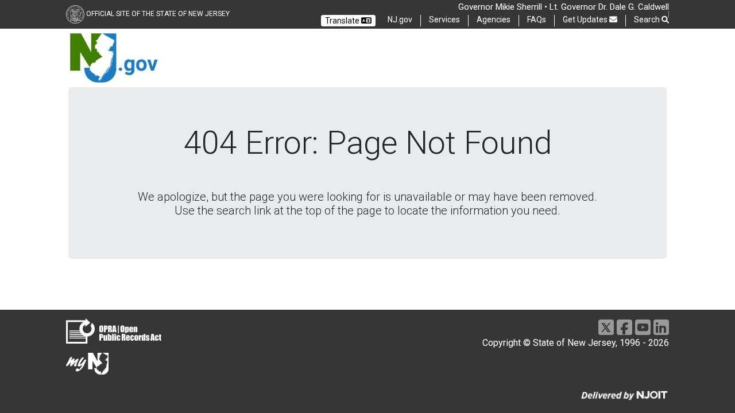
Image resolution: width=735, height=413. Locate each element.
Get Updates (586, 19)
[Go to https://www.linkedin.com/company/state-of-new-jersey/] (661, 327)
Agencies (493, 19)
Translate (343, 20)
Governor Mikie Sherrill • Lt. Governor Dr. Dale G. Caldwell (563, 6)
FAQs (536, 19)
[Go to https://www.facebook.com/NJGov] (624, 327)
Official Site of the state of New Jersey (157, 14)
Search (648, 19)
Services (444, 19)
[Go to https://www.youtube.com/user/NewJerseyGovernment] (643, 327)
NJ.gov (400, 19)
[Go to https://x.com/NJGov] (606, 327)
